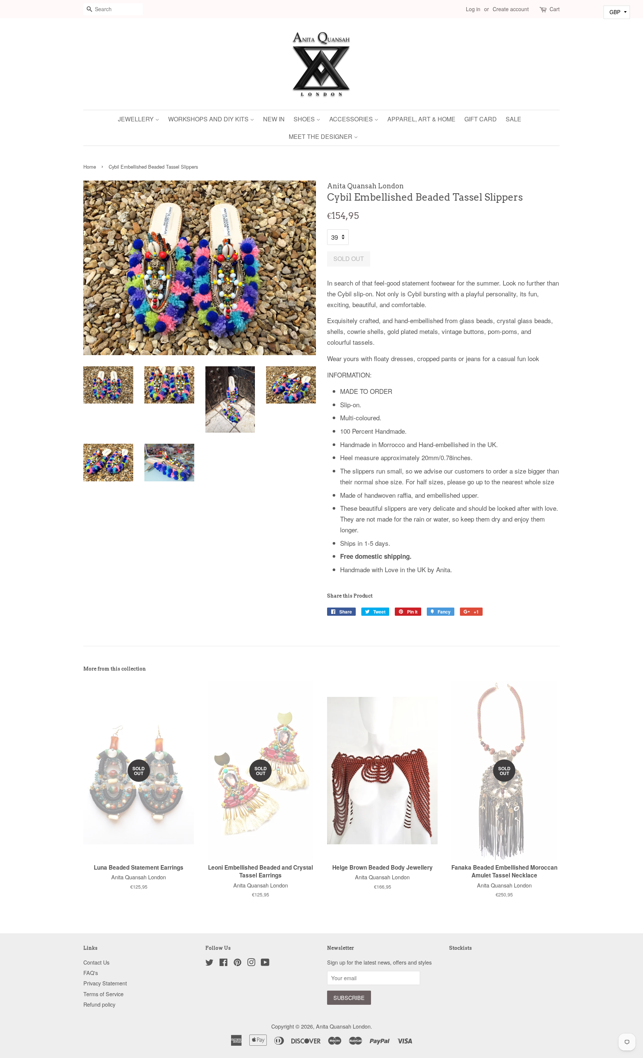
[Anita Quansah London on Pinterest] (237, 963)
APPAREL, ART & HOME (421, 119)
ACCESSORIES (351, 119)
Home (89, 166)
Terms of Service (103, 994)
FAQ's (90, 972)
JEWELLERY (136, 119)
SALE (513, 119)
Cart (555, 9)
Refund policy (99, 1004)
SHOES (305, 119)
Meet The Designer (321, 136)
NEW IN (274, 119)
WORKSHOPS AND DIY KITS (209, 119)
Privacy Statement (105, 983)
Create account (511, 9)
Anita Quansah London (343, 1026)
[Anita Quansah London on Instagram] (251, 963)
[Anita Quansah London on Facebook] (223, 963)
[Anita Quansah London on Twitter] (209, 963)
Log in (473, 9)
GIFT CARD (480, 119)
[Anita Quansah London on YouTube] (265, 963)
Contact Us (96, 962)
